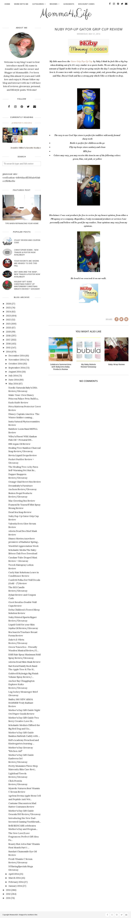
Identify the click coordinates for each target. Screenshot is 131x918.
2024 (8, 311)
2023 (8, 315)
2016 (8, 343)
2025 (8, 307)
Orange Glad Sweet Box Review (24, 481)
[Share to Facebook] (116, 319)
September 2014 (17, 367)
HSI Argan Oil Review (19, 444)
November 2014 (17, 359)
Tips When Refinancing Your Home (22, 223)
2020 (8, 327)
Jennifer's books (22, 123)
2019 (8, 331)
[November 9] (15, 142)
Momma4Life (65, 13)
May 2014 (13, 383)
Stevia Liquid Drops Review (22, 455)
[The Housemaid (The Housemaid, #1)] (15, 134)
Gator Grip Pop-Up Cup (81, 61)
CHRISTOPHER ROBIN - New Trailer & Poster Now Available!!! (26, 252)
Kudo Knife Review (18, 402)
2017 (8, 339)
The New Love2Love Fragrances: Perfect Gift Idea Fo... (23, 836)
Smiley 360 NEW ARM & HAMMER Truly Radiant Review (20, 703)
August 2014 (15, 371)
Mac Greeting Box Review (21, 500)
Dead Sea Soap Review (19, 512)
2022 (8, 319)
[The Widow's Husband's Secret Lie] (20, 134)
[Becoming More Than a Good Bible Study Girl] (5, 141)
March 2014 (15, 877)
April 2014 (14, 874)
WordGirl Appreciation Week (23, 546)
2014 (8, 351)
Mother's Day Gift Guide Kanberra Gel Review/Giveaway (21, 758)
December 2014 (17, 355)
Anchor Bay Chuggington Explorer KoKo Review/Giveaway (21, 684)
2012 (8, 894)
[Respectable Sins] (5, 134)
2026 (8, 303)
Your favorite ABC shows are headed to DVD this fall (26, 263)
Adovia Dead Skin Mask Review (24, 662)
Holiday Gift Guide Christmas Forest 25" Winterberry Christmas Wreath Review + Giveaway (27, 285)
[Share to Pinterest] (126, 319)
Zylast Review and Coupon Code (27, 241)
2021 (8, 323)
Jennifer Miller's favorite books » (26, 148)
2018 (8, 335)
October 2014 (16, 363)
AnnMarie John (32, 915)
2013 (8, 890)
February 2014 (16, 882)
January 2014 (15, 886)
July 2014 (13, 375)
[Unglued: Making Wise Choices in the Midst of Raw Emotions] (25, 134)
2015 (8, 347)
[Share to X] (121, 319)
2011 (8, 898)
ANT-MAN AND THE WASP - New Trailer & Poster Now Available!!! (27, 274)
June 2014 (14, 379)
